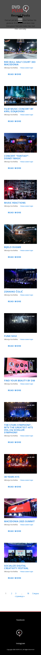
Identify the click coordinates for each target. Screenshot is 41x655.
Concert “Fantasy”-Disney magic (16, 157)
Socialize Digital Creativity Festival (16, 567)
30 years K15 (11, 477)
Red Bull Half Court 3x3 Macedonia (19, 63)
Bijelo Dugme (12, 247)
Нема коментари (26, 68)
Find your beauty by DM (19, 380)
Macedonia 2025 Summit (19, 521)
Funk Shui (10, 336)
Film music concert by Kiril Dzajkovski (18, 110)
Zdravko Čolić (13, 291)
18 (28, 593)
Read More (14, 74)
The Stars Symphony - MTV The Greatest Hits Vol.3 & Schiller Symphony (18, 429)
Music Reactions (15, 203)
